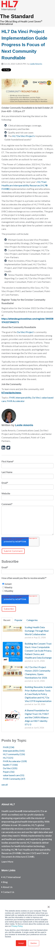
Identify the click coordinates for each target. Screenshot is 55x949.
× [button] (48, 906)
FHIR (12, 397)
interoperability (23, 397)
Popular (18, 620)
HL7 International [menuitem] (11, 877)
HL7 (8, 757)
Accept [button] (21, 943)
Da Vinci (36, 397)
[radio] (27, 584)
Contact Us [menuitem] (8, 892)
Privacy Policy (16, 926)
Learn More (7, 861)
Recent (6, 620)
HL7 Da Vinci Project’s (23, 136)
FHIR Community (14, 778)
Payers (8, 771)
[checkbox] (27, 587)
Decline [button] (34, 943)
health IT (10, 764)
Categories (32, 620)
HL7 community (14, 754)
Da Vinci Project (25, 332)
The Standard (17, 16)
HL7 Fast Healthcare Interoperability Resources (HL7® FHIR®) (24, 185)
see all (4, 784)
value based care (13, 775)
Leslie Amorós (36, 64)
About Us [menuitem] (7, 887)
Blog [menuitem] (5, 882)
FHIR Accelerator (16, 401)
